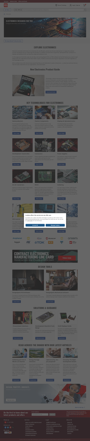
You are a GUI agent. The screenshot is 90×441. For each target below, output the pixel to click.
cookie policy (29, 220)
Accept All (35, 225)
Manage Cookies (55, 225)
